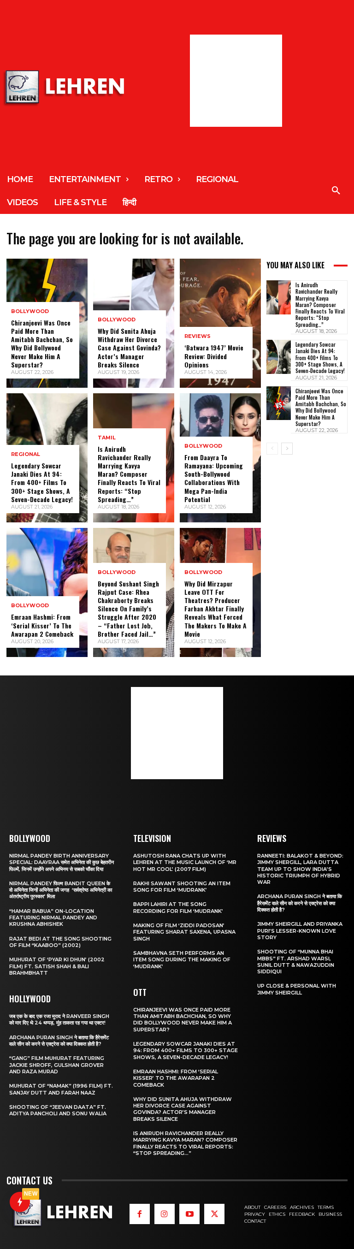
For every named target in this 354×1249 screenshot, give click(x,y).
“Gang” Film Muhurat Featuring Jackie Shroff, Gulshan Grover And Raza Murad (56, 1065)
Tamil (107, 437)
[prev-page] (272, 449)
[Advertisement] (236, 81)
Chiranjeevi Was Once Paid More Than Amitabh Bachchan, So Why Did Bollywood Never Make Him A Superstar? (42, 343)
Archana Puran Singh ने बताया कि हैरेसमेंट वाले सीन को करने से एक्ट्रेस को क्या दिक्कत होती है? (59, 1040)
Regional (25, 454)
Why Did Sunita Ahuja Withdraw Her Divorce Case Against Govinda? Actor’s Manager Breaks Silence (129, 347)
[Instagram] (164, 1214)
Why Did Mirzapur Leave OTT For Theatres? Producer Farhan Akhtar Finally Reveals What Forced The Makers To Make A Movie (215, 609)
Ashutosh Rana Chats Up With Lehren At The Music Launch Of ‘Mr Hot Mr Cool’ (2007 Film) (184, 862)
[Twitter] (214, 1214)
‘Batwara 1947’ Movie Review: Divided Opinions (213, 356)
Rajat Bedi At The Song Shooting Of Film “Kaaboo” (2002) (60, 941)
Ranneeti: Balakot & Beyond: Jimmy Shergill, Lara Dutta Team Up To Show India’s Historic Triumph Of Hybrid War (300, 868)
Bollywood (30, 311)
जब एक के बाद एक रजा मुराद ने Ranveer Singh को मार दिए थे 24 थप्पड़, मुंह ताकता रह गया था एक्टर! (59, 1019)
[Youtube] (189, 1214)
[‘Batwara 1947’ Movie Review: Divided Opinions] (220, 323)
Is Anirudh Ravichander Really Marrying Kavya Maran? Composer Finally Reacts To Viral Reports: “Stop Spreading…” (129, 474)
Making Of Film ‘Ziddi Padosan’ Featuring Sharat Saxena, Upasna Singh (184, 932)
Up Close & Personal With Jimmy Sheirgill (296, 989)
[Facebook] (140, 1214)
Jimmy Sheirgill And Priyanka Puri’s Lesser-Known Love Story (299, 931)
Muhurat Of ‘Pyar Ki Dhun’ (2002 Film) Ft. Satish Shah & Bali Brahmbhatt (57, 966)
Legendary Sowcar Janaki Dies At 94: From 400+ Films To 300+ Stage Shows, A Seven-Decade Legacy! (42, 482)
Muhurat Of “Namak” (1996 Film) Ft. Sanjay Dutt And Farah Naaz (61, 1089)
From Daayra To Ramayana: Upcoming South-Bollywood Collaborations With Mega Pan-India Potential (213, 478)
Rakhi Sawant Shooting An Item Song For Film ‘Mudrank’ (181, 886)
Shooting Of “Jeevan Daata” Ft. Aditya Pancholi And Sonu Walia (57, 1110)
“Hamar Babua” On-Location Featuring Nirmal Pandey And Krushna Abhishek (53, 918)
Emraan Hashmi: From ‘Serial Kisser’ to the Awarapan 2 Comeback (42, 625)
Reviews (197, 336)
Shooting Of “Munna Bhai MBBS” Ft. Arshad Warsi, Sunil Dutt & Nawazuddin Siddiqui (295, 961)
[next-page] (287, 449)
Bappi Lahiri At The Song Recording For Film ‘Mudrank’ (178, 907)
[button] (336, 191)
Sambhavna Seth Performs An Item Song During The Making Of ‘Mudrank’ (181, 960)
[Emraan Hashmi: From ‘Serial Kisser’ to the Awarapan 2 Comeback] (47, 592)
